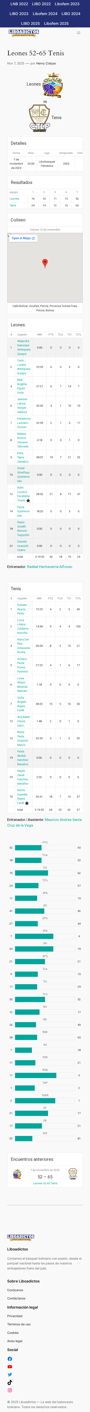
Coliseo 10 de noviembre (45, 229)
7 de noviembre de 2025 (45, 1170)
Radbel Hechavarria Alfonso (49, 566)
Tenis (13, 205)
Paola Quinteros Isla (23, 511)
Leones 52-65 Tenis (45, 1183)
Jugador (22, 334)
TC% (78, 334)
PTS (51, 334)
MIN (39, 334)
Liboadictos (17, 1249)
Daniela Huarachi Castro (22, 546)
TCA (60, 334)
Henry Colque (46, 63)
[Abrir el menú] (78, 32)
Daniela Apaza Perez (22, 609)
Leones (14, 198)
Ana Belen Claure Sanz (23, 721)
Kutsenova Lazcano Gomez (24, 423)
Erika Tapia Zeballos (22, 457)
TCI (69, 334)
